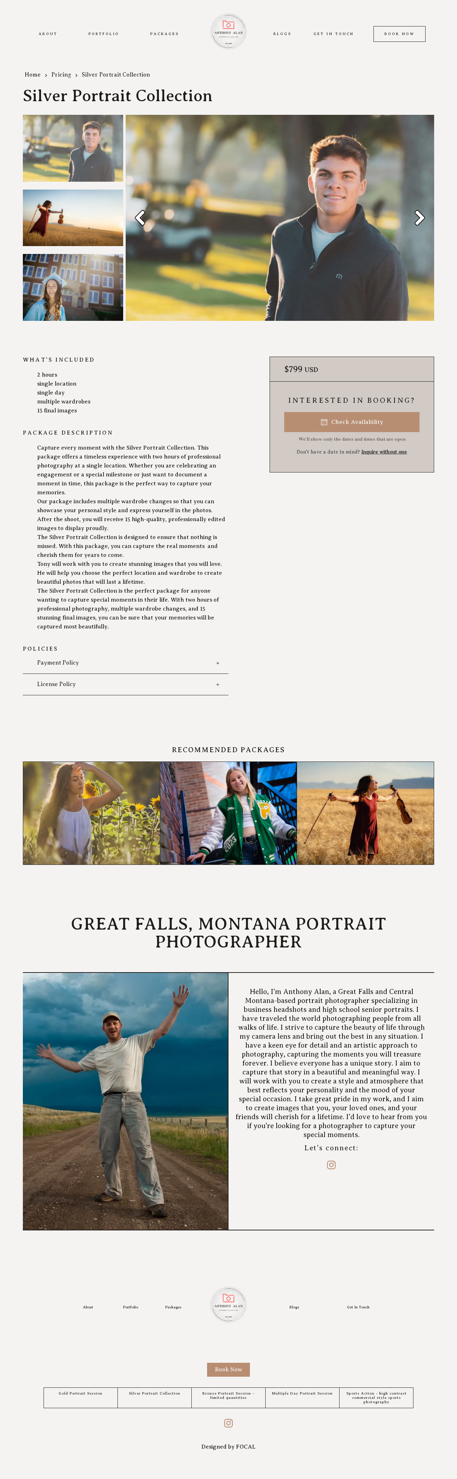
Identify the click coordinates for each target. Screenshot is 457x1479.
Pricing (61, 75)
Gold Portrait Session (80, 1393)
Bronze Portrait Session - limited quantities (228, 1395)
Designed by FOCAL (228, 1447)
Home (33, 75)
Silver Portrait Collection (154, 1393)
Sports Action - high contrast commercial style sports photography (376, 1397)
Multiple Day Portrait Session (302, 1393)
